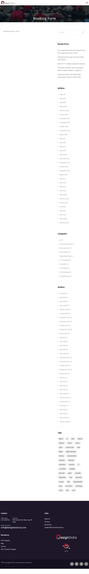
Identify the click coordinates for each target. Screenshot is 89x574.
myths (70, 473)
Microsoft (61, 473)
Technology (63, 268)
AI (60, 240)
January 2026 (64, 114)
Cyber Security (64, 248)
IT (78, 464)
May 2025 (63, 146)
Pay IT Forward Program (8, 549)
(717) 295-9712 (5, 520)
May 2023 (63, 211)
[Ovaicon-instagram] (86, 564)
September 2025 (65, 130)
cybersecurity (70, 447)
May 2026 (63, 98)
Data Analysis (64, 252)
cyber (60, 447)
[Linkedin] (72, 564)
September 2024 (65, 171)
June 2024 (63, 183)
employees (62, 464)
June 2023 (63, 207)
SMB (68, 482)
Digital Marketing (65, 256)
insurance (71, 464)
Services (47, 522)
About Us (47, 519)
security (61, 482)
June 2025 (63, 142)
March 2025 (63, 154)
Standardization (77, 482)
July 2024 (62, 179)
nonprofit (77, 473)
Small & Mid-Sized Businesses (54, 527)
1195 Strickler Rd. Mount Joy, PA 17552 (22, 521)
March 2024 (63, 195)
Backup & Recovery (66, 244)
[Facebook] (77, 564)
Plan (70, 477)
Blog (2, 543)
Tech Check (69, 486)
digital (61, 451)
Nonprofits (47, 524)
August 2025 (63, 134)
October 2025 (64, 126)
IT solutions (62, 469)
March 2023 (63, 219)
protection (79, 477)
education (62, 460)
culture (77, 443)
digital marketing (71, 451)
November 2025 (65, 122)
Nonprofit (63, 264)
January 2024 (64, 203)
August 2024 (63, 175)
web (67, 490)
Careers (3, 546)
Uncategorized (64, 276)
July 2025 (62, 138)
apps (72, 439)
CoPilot (70, 443)
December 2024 (65, 158)
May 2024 (63, 187)
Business (61, 443)
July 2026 (62, 94)
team (60, 486)
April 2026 (63, 102)
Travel (61, 490)
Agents (61, 439)
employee (71, 460)
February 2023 (64, 223)
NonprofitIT (62, 477)
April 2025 (63, 150)
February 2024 (64, 199)
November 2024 (65, 162)
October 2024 (64, 166)
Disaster (61, 456)
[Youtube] (81, 564)
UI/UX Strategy (64, 272)
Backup (80, 439)
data (78, 447)
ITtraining (72, 469)
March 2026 (63, 106)
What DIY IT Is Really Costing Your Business (71, 64)
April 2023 (63, 215)
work (73, 490)
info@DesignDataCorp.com (13, 527)
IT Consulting (64, 260)
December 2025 (65, 118)
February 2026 (64, 110)
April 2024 (63, 191)
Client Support (5, 540)
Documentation (71, 456)
